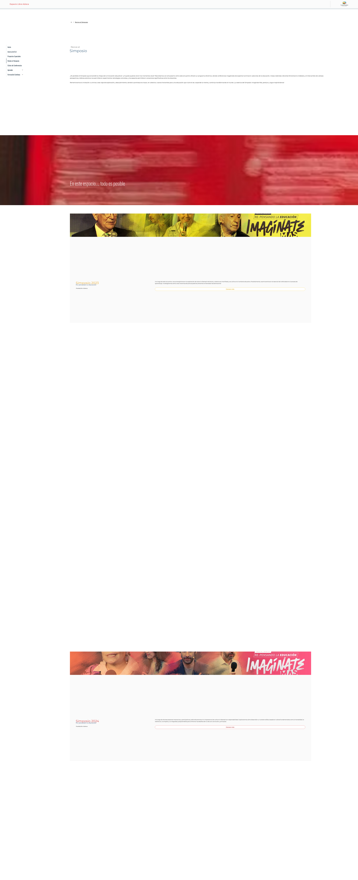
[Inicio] (71, 22)
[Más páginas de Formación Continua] (22, 74)
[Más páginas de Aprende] (22, 69)
